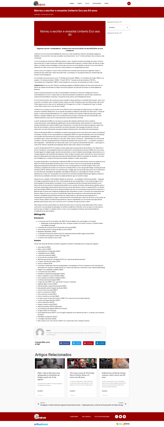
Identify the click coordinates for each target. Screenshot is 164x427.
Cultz (87, 3)
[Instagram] (116, 416)
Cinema (72, 3)
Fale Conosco (86, 416)
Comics (79, 3)
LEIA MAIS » (40, 391)
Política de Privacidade (102, 416)
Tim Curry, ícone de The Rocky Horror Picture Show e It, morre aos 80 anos (82, 375)
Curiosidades (97, 3)
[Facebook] (124, 416)
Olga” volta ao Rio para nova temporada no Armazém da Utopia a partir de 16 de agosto (49, 376)
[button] (129, 3)
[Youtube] (120, 416)
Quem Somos (74, 416)
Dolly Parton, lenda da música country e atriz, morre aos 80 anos (114, 375)
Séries (106, 3)
